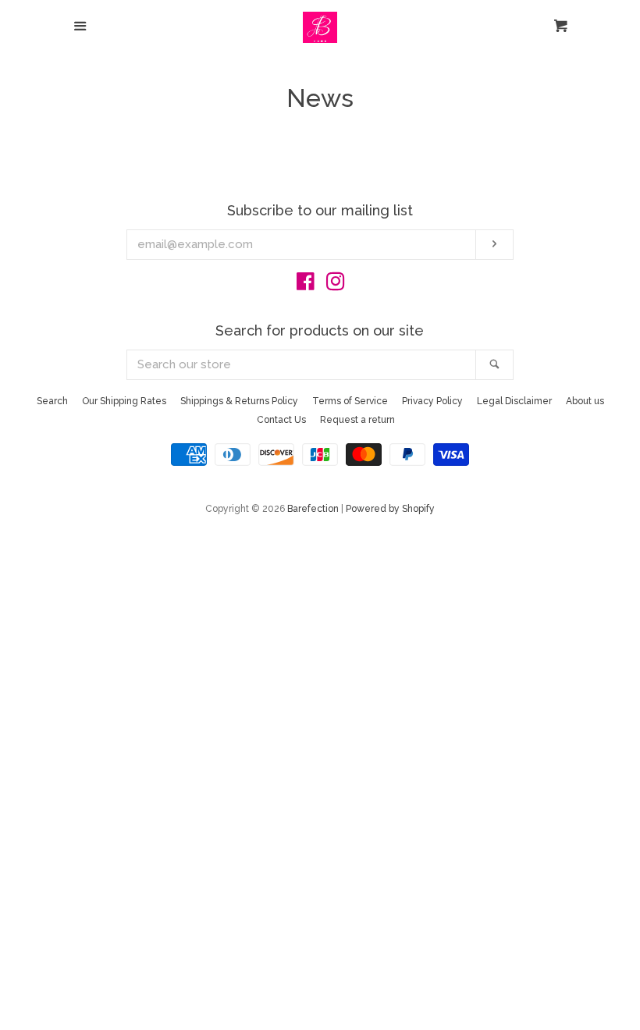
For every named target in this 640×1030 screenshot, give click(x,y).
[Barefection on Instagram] (335, 285)
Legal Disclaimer (514, 401)
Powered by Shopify (390, 508)
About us (585, 401)
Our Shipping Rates (124, 401)
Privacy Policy (432, 401)
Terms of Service (350, 401)
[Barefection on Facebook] (305, 285)
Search (52, 401)
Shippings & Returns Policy (239, 401)
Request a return (357, 419)
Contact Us (281, 419)
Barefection (313, 508)
